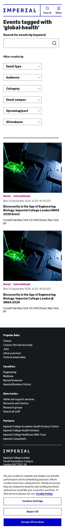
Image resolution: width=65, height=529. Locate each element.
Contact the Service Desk (17, 345)
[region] (32, 497)
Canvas (7, 340)
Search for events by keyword (24, 35)
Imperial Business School (17, 384)
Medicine (8, 376)
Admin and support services (18, 399)
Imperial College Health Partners (21, 430)
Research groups (12, 407)
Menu (59, 12)
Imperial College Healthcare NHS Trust (24, 434)
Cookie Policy (44, 493)
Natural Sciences (12, 380)
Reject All (32, 511)
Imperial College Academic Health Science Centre (31, 426)
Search (47, 12)
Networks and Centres (16, 403)
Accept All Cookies (32, 522)
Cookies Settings (32, 501)
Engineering (9, 372)
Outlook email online (14, 357)
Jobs (6, 349)
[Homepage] (22, 10)
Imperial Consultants (14, 438)
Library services (12, 353)
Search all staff (11, 411)
